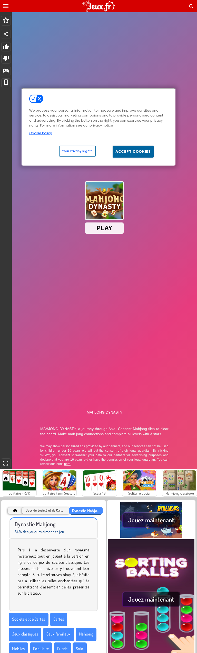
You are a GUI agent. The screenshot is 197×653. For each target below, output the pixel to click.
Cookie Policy (40, 133)
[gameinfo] (6, 71)
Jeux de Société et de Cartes (45, 510)
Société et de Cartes (28, 619)
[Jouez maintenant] (151, 536)
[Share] (6, 34)
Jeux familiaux (58, 634)
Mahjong (86, 634)
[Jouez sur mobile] (6, 83)
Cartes (58, 619)
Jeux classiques (25, 634)
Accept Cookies (133, 151)
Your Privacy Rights (77, 151)
